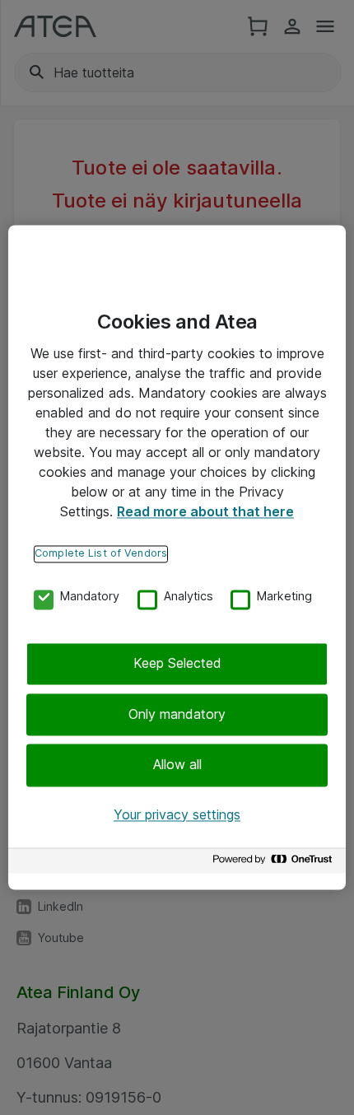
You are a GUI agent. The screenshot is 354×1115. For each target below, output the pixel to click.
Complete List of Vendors (101, 553)
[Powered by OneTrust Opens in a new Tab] (275, 863)
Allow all (177, 765)
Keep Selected (177, 663)
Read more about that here (205, 511)
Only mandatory (177, 714)
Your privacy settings (177, 814)
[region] (177, 557)
